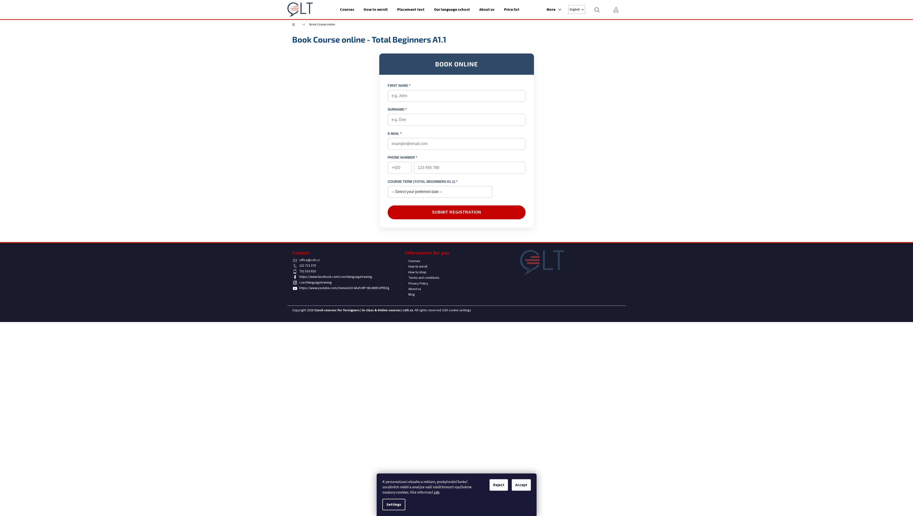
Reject (498, 485)
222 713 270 (307, 265)
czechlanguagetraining (315, 282)
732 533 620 (307, 271)
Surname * (397, 109)
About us (414, 289)
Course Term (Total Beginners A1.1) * (422, 181)
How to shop (417, 272)
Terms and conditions (423, 277)
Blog (411, 294)
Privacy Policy (418, 283)
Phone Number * (402, 157)
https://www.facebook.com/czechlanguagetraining (335, 276)
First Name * (399, 85)
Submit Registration (456, 212)
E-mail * (394, 133)
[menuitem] (347, 9)
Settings (393, 504)
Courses (414, 261)
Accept (521, 485)
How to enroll (417, 266)
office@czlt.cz (309, 260)
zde (436, 492)
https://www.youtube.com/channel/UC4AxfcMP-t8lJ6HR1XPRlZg (344, 288)
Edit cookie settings (457, 310)
